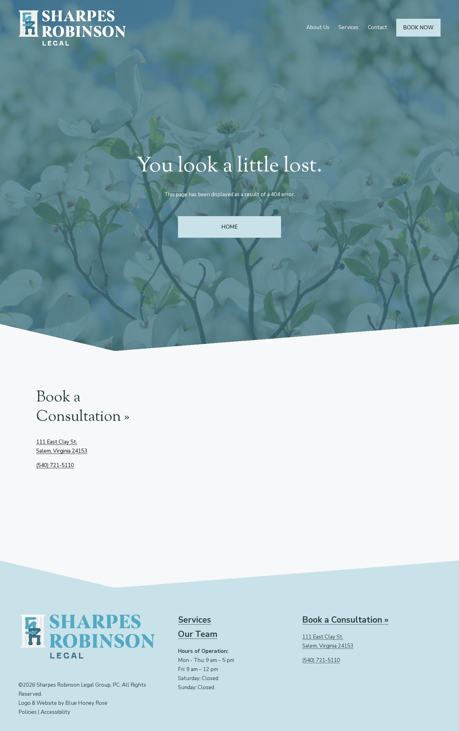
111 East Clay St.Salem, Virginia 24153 (327, 641)
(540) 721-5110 (55, 465)
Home (229, 227)
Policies (27, 712)
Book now (418, 27)
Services (348, 27)
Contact (377, 27)
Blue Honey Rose (86, 703)
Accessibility (55, 712)
